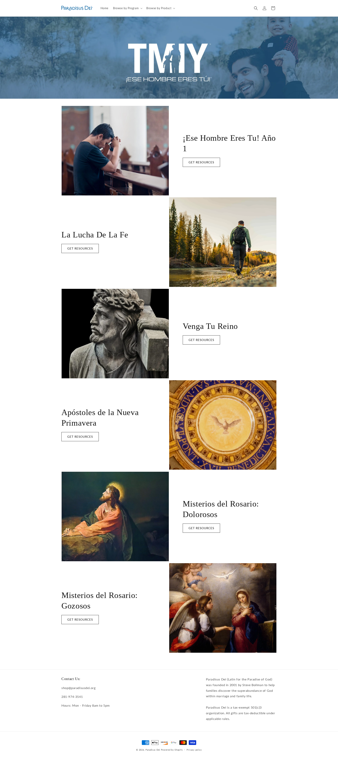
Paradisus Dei (153, 749)
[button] (127, 8)
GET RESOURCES (201, 162)
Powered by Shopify (172, 749)
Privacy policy (194, 749)
